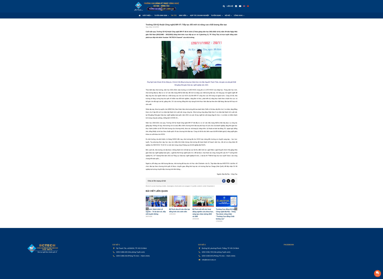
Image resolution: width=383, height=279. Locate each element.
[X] (228, 181)
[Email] (233, 181)
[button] (224, 6)
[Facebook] (224, 181)
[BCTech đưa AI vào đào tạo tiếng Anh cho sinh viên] (156, 196)
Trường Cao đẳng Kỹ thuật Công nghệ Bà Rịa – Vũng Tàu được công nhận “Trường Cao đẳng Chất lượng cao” (202, 214)
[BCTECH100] (43, 244)
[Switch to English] (244, 6)
